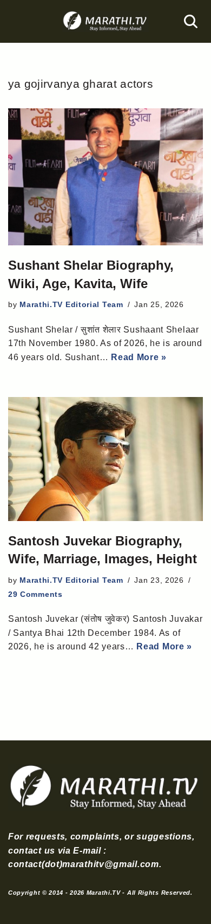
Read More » (139, 357)
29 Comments (35, 594)
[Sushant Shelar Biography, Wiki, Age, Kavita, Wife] (105, 176)
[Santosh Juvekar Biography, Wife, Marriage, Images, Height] (105, 459)
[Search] (190, 21)
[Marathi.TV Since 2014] (105, 21)
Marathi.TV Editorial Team (71, 304)
